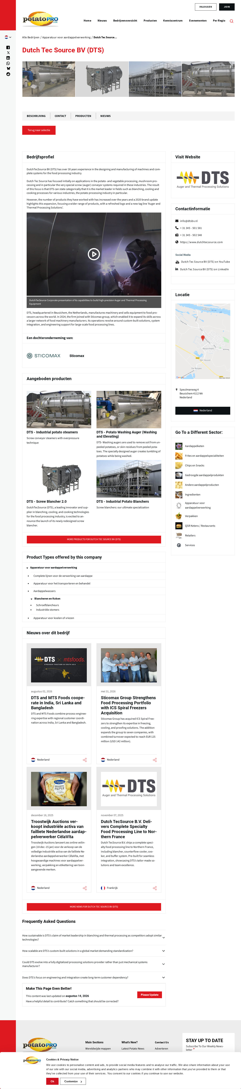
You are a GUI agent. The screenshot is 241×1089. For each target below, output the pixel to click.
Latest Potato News (133, 1049)
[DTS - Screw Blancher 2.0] (48, 79)
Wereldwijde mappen (98, 1049)
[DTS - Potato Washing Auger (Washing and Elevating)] (208, 79)
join (227, 7)
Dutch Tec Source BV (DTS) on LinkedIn (204, 269)
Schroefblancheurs (47, 605)
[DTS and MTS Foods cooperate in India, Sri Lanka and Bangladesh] (59, 704)
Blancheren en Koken (47, 598)
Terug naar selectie (39, 130)
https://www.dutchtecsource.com (201, 242)
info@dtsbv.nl (189, 221)
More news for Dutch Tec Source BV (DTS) (94, 907)
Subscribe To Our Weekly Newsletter (205, 1048)
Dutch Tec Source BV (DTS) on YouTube (205, 262)
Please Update (149, 994)
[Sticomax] (93, 355)
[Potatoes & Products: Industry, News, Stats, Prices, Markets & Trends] (40, 20)
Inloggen (205, 7)
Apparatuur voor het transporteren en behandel (62, 583)
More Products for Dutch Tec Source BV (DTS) (94, 539)
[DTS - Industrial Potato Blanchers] (102, 79)
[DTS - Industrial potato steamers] (155, 79)
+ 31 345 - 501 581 (191, 228)
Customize (71, 1081)
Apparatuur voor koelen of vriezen (54, 618)
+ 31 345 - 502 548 (191, 235)
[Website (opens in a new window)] (202, 180)
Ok (52, 1081)
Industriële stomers (47, 610)
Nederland (206, 410)
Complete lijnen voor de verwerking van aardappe (63, 576)
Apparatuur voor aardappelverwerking (53, 567)
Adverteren (161, 1049)
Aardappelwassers (45, 591)
